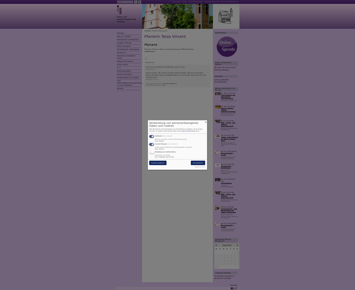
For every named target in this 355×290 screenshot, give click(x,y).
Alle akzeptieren (198, 163)
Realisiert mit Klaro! (200, 167)
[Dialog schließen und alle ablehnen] (205, 121)
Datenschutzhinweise (188, 131)
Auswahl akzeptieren (158, 163)
